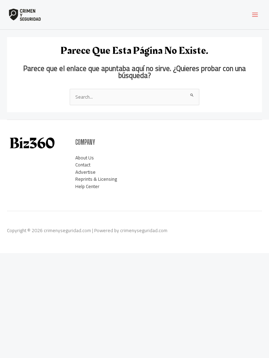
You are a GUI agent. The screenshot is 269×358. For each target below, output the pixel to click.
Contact (82, 164)
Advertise (85, 172)
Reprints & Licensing (96, 179)
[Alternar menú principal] (255, 15)
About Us (84, 157)
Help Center (87, 186)
